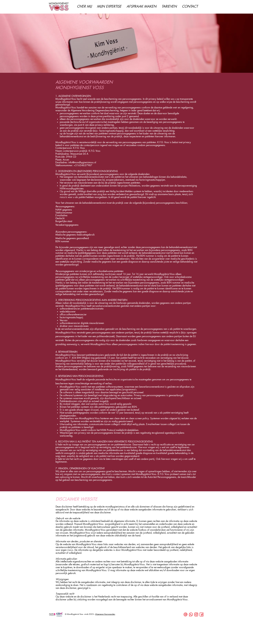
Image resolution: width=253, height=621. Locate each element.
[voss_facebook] (201, 614)
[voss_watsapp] (191, 614)
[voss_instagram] (196, 614)
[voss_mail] (185, 614)
